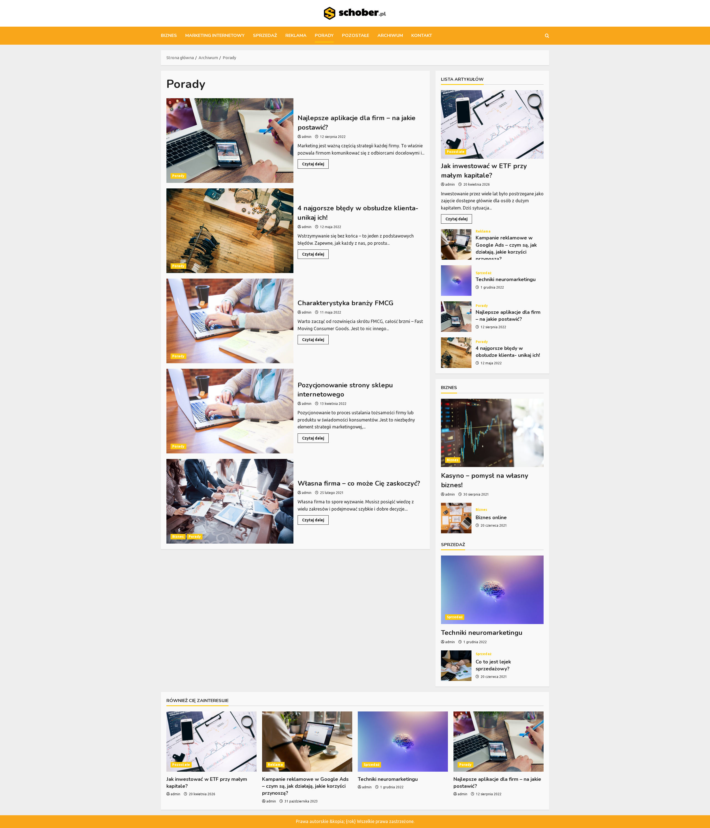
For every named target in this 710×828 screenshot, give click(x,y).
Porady (324, 35)
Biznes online (456, 518)
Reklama (295, 35)
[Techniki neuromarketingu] (492, 590)
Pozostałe (355, 35)
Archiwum (390, 35)
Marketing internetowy (215, 35)
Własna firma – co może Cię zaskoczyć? (229, 501)
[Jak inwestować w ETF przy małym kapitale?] (492, 124)
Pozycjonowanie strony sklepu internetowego (229, 411)
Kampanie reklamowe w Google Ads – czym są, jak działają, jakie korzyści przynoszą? (456, 244)
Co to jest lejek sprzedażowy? (456, 665)
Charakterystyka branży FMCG (229, 321)
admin (306, 136)
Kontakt (421, 35)
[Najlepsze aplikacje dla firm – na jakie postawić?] (498, 741)
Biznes (169, 35)
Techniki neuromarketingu (456, 280)
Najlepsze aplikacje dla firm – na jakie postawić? (229, 140)
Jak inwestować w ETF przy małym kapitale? (484, 170)
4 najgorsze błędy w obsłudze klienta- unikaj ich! (229, 230)
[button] (547, 35)
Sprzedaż (265, 35)
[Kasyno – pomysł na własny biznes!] (492, 433)
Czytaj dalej (315, 165)
